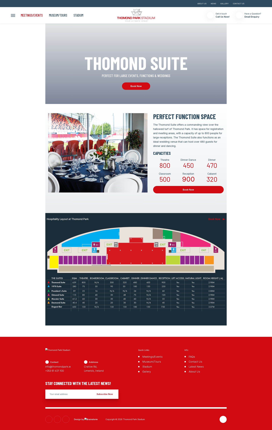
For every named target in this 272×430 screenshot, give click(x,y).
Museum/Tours (58, 15)
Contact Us (238, 3)
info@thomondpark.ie (58, 366)
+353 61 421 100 (54, 370)
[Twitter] (260, 3)
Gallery (224, 3)
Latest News (196, 366)
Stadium (78, 15)
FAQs (192, 356)
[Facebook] (250, 3)
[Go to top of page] (223, 419)
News (213, 3)
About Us (202, 3)
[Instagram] (255, 3)
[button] (13, 15)
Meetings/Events (32, 15)
